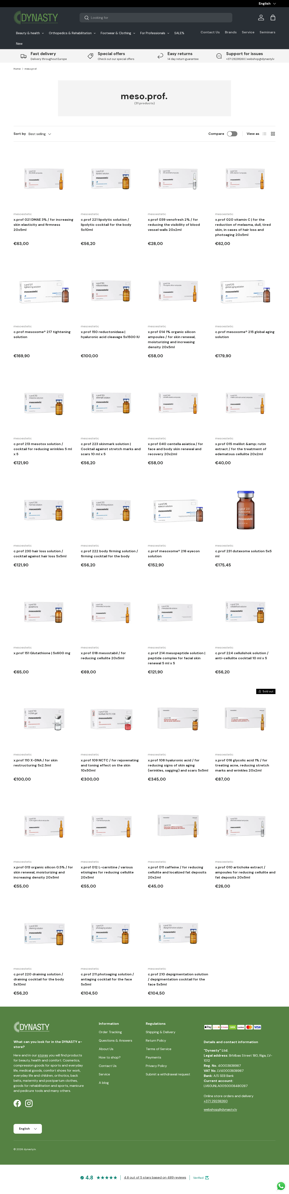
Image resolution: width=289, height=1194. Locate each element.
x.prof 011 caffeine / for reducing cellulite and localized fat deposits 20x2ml (177, 872)
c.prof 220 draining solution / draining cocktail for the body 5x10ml (39, 979)
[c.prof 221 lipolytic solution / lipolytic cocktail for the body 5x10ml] (111, 178)
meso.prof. (31, 68)
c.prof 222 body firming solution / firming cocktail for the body (109, 553)
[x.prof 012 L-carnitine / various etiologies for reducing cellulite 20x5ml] (111, 826)
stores (43, 1055)
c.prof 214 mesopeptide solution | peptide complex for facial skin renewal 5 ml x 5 (176, 658)
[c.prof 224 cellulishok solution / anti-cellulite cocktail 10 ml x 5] (245, 612)
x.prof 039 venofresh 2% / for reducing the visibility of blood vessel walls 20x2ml (174, 224)
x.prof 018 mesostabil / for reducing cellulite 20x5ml (103, 655)
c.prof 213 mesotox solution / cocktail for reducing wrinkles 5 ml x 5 (43, 449)
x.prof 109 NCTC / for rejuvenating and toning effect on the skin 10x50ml (110, 765)
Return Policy (156, 1040)
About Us (106, 1049)
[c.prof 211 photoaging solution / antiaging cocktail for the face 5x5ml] (111, 933)
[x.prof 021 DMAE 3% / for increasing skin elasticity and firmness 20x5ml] (44, 178)
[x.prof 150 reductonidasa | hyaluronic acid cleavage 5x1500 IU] (111, 290)
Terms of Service (158, 1049)
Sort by (20, 133)
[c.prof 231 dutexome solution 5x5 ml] (245, 510)
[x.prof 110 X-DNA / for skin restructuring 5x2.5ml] (44, 719)
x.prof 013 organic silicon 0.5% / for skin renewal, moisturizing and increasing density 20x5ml (43, 872)
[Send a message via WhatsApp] (281, 1186)
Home (17, 68)
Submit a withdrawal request (168, 1074)
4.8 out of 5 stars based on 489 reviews (155, 1177)
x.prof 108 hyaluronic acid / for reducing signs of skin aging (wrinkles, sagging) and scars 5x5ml (178, 765)
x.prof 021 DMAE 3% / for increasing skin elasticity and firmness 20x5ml (43, 224)
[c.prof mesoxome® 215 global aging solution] (245, 290)
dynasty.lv (30, 1149)
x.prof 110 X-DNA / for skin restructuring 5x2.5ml (36, 763)
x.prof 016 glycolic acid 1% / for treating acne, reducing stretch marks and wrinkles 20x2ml (242, 765)
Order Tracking (110, 1032)
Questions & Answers (115, 1040)
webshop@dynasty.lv (220, 1109)
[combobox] (156, 17)
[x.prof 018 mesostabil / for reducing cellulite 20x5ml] (111, 612)
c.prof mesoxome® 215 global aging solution (245, 334)
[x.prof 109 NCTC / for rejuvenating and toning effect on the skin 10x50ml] (111, 719)
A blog (104, 1082)
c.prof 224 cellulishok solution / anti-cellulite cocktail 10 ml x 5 (241, 655)
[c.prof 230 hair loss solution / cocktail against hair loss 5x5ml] (44, 510)
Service (248, 32)
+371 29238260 (216, 1101)
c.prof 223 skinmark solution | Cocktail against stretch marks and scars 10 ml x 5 (111, 449)
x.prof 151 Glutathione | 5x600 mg (42, 653)
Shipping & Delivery (160, 1032)
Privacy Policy (156, 1066)
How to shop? (110, 1057)
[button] (273, 17)
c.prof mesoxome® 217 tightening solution (42, 334)
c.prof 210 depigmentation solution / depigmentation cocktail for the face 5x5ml (178, 979)
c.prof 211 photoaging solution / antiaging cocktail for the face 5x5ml (107, 979)
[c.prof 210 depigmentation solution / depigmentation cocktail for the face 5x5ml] (178, 933)
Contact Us (210, 32)
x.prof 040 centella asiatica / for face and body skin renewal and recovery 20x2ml (175, 449)
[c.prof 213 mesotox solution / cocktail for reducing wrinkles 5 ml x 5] (44, 403)
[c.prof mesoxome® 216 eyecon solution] (178, 510)
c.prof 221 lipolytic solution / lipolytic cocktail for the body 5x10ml (106, 224)
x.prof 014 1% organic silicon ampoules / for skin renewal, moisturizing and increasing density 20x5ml (171, 339)
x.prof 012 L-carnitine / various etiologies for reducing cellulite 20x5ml (107, 872)
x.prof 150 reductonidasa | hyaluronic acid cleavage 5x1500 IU (110, 334)
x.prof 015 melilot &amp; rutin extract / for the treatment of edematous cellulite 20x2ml (240, 449)
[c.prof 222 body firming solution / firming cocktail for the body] (111, 510)
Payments (153, 1057)
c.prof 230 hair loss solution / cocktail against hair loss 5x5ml (40, 553)
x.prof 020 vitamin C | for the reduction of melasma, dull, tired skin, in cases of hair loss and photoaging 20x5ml (243, 227)
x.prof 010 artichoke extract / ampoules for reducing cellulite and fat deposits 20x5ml (245, 872)
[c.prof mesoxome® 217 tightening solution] (44, 290)
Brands (231, 32)
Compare (216, 133)
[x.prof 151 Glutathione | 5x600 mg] (44, 612)
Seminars (267, 32)
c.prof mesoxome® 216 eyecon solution (174, 553)
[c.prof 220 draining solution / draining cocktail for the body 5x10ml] (44, 933)
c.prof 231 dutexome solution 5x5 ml (243, 553)
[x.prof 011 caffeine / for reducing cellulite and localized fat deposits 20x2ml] (178, 826)
